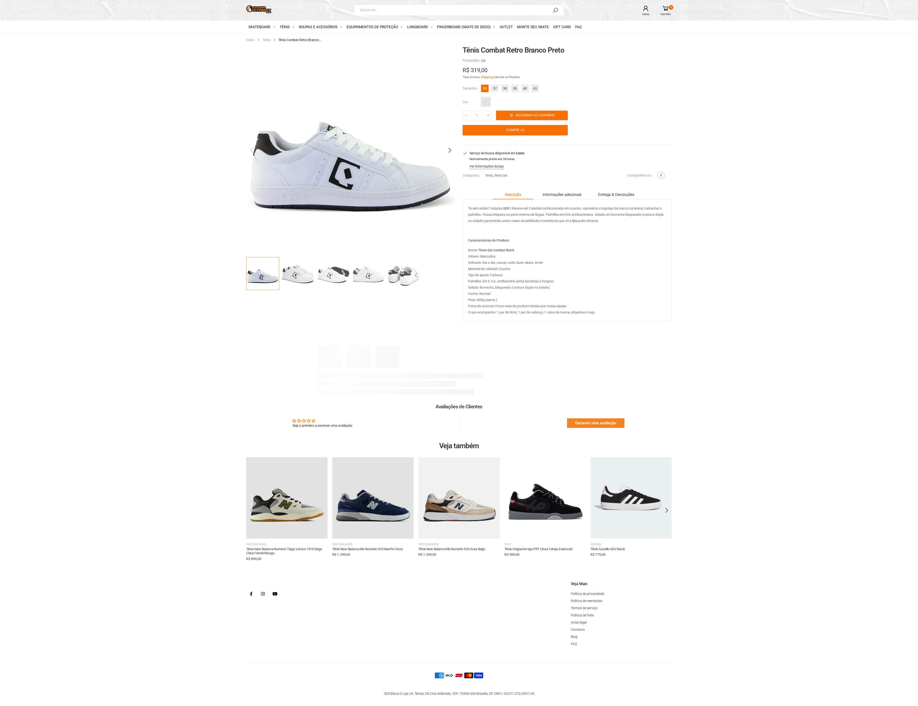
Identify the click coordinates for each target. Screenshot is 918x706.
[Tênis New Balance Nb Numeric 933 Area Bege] (459, 498)
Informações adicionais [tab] (562, 195)
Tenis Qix (500, 175)
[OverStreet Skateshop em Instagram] (263, 594)
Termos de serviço (584, 608)
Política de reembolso (586, 601)
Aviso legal (579, 622)
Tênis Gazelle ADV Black (607, 549)
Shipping (487, 77)
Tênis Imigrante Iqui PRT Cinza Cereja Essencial (538, 549)
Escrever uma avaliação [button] (595, 423)
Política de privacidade (587, 594)
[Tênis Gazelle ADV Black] (631, 498)
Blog (574, 637)
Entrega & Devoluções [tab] (616, 195)
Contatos (578, 629)
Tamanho (470, 88)
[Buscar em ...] (555, 10)
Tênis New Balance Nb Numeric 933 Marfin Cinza (367, 549)
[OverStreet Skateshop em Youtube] (275, 594)
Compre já (515, 130)
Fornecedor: (472, 60)
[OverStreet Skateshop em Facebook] (251, 594)
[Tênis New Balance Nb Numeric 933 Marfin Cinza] (373, 498)
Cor (466, 102)
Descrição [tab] (513, 195)
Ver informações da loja (487, 166)
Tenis (489, 175)
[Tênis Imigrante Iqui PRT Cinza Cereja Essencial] (545, 498)
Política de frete (582, 615)
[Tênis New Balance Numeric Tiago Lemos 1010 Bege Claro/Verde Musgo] (287, 498)
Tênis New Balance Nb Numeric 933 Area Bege (451, 549)
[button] (449, 150)
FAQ (574, 644)
